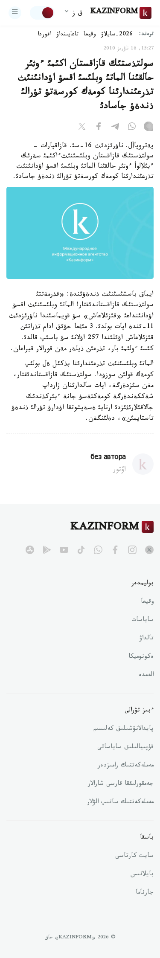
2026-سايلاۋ (117, 35)
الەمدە (146, 675)
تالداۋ (146, 639)
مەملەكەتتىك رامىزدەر (126, 766)
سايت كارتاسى (134, 856)
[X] (82, 128)
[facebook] (115, 550)
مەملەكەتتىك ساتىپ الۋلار (120, 802)
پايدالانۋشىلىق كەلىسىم (123, 729)
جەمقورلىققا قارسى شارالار (121, 784)
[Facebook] (98, 128)
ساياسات (142, 620)
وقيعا (90, 35)
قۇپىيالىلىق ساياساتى (125, 747)
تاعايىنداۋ (67, 35)
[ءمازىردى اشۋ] (15, 12)
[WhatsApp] (132, 128)
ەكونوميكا (141, 657)
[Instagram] (148, 128)
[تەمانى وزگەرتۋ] (42, 13)
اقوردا (44, 35)
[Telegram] (115, 128)
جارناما (145, 893)
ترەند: (146, 34)
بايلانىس (142, 875)
